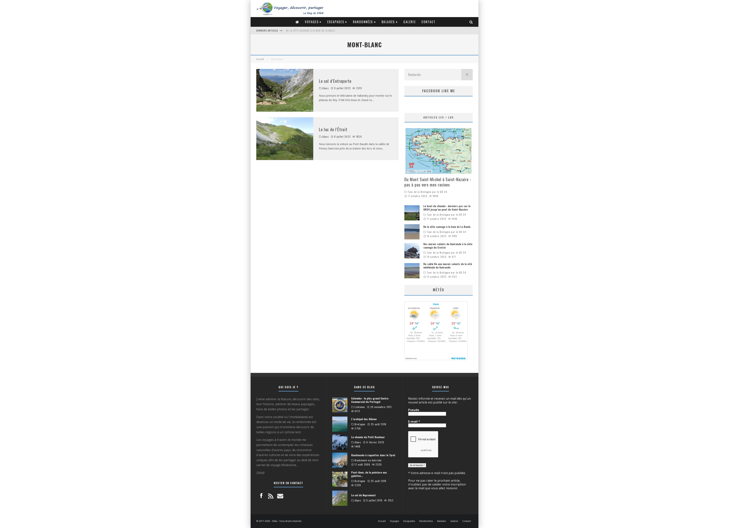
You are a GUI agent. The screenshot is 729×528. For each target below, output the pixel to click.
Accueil (382, 521)
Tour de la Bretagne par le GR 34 (427, 191)
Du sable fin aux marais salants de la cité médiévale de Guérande (447, 265)
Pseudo (413, 410)
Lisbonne (360, 407)
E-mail (414, 421)
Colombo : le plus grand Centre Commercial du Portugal (369, 400)
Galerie (409, 22)
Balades (388, 22)
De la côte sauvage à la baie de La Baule (310, 30)
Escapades (335, 22)
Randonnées (363, 22)
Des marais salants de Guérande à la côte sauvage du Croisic (447, 245)
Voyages (312, 22)
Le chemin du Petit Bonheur (368, 437)
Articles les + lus (438, 117)
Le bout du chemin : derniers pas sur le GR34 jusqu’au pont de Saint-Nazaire (446, 207)
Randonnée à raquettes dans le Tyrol (373, 455)
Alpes (325, 88)
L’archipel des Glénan (364, 419)
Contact (428, 22)
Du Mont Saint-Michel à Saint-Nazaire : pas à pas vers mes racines (437, 182)
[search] (467, 74)
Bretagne (360, 424)
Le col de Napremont (363, 495)
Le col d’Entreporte (335, 81)
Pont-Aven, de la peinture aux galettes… (369, 474)
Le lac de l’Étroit (333, 129)
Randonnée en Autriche (368, 460)
